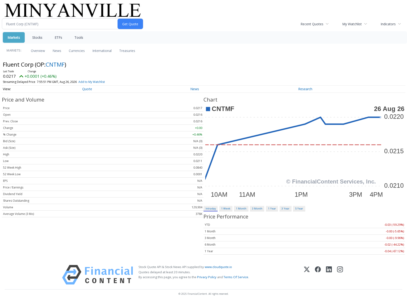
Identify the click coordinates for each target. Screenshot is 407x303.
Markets (14, 37)
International (102, 50)
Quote (87, 89)
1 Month (241, 208)
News (57, 50)
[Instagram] (340, 275)
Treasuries (127, 50)
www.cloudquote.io (218, 267)
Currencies (77, 50)
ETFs (58, 37)
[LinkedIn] (329, 275)
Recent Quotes (312, 24)
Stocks (37, 37)
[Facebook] (318, 275)
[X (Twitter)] (307, 275)
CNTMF (55, 64)
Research (305, 89)
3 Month (257, 208)
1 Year (272, 208)
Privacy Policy (206, 277)
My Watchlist (352, 24)
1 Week (225, 208)
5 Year (299, 208)
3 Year (285, 208)
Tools (78, 37)
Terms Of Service (236, 277)
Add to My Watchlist (91, 82)
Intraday (211, 208)
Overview (38, 50)
